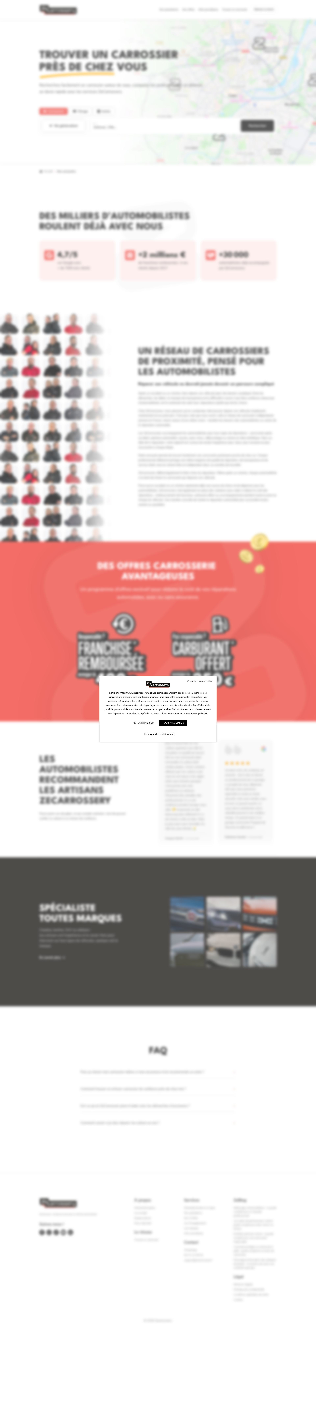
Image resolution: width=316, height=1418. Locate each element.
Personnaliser (143, 723)
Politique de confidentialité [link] (159, 734)
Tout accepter (173, 723)
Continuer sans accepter (199, 681)
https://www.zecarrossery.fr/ (134, 692)
